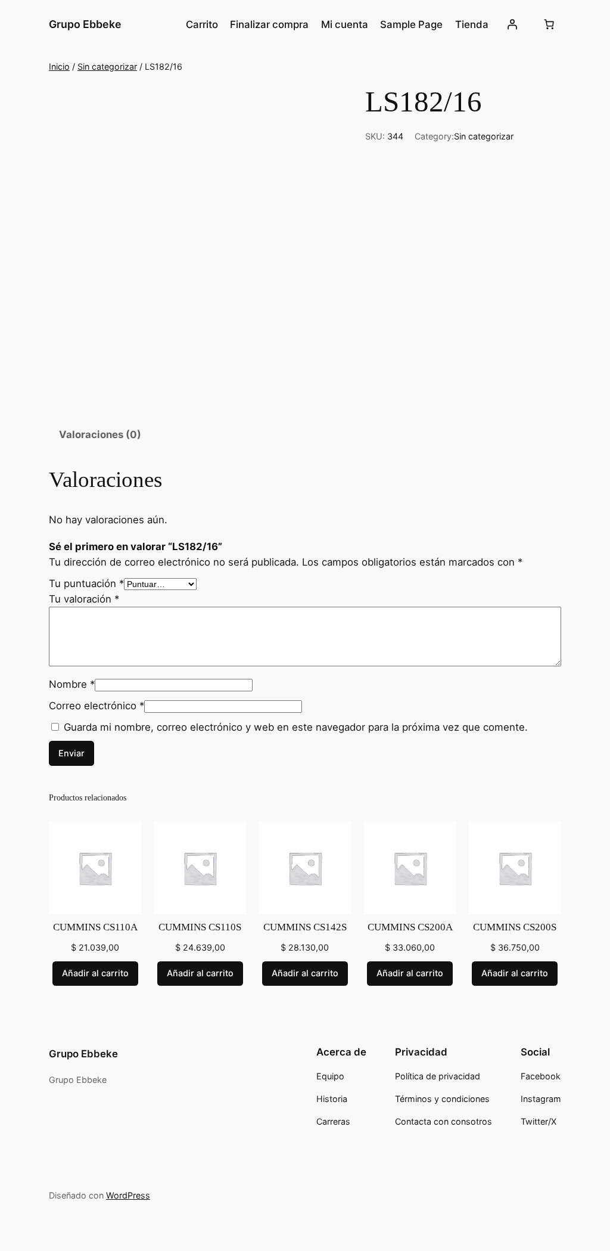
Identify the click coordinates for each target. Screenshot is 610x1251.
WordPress (128, 1195)
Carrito (202, 24)
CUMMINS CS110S (199, 927)
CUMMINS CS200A (410, 927)
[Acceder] (512, 24)
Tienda (471, 24)
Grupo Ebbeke (85, 24)
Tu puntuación (86, 583)
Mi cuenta (344, 24)
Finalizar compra (269, 24)
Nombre (72, 684)
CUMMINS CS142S (305, 927)
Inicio (59, 66)
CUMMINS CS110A (95, 927)
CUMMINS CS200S (514, 927)
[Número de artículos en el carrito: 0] (548, 24)
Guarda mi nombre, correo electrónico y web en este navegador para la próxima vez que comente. (296, 727)
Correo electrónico (96, 706)
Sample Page (411, 24)
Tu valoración (84, 599)
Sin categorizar (107, 66)
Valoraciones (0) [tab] (100, 434)
